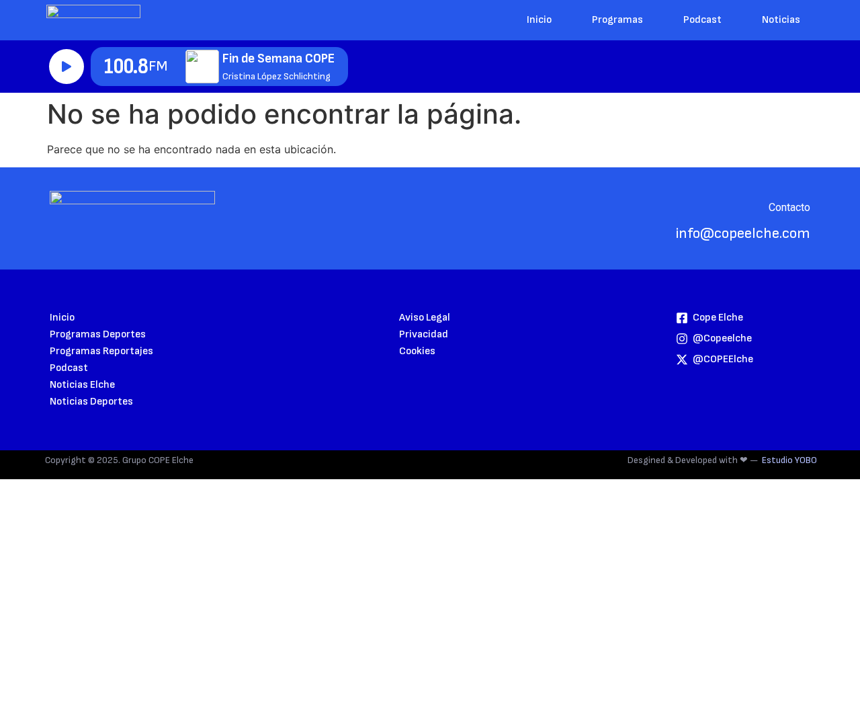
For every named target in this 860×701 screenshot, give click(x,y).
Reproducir (66, 66)
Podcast (702, 19)
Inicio (539, 19)
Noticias (781, 19)
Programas (617, 19)
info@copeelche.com (743, 233)
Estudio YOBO (789, 460)
